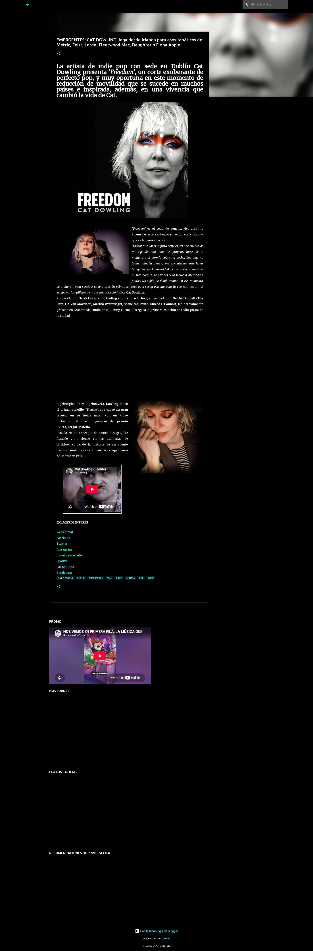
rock (151, 578)
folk (109, 578)
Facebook (63, 538)
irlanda (130, 578)
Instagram (64, 549)
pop (141, 578)
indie (119, 578)
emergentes (96, 578)
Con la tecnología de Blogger (158, 931)
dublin (81, 578)
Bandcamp (64, 572)
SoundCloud (65, 567)
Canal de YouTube (69, 555)
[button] (59, 53)
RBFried (166, 938)
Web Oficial (65, 532)
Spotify (62, 561)
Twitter (62, 543)
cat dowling (65, 578)
